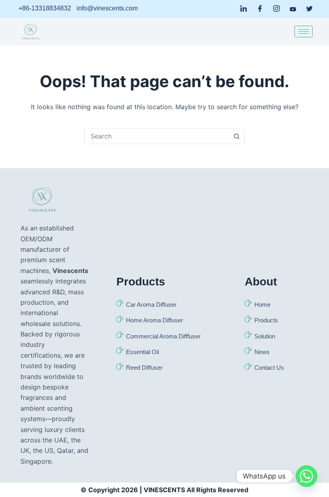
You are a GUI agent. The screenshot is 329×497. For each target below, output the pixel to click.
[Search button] (236, 136)
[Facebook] (260, 8)
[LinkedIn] (243, 8)
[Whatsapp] (306, 476)
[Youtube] (293, 8)
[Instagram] (276, 8)
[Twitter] (309, 8)
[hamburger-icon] (303, 31)
